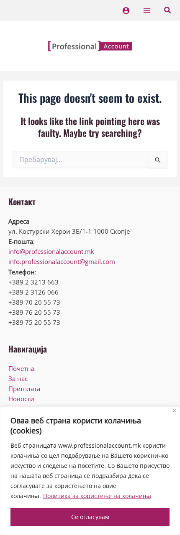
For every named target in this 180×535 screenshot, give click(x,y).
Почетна (21, 368)
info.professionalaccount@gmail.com (61, 261)
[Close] (174, 410)
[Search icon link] (168, 11)
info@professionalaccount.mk (51, 251)
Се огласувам (90, 517)
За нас (18, 378)
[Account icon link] (126, 10)
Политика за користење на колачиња (97, 496)
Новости (21, 398)
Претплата (24, 388)
